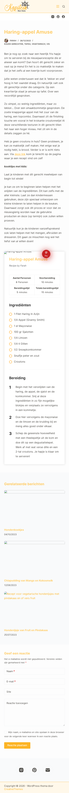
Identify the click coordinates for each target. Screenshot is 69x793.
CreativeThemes (13, 789)
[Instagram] (52, 16)
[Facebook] (63, 16)
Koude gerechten (13, 44)
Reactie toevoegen (17, 703)
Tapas (27, 44)
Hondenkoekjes (14, 529)
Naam (11, 671)
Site (9, 691)
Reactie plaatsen (17, 745)
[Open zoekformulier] (63, 6)
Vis (48, 44)
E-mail (11, 681)
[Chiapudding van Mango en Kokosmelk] (34, 558)
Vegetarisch (38, 44)
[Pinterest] (58, 16)
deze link (20, 154)
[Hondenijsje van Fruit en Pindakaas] (34, 609)
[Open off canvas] (57, 6)
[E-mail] (47, 770)
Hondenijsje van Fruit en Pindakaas (26, 630)
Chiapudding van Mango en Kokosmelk (28, 580)
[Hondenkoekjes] (34, 507)
